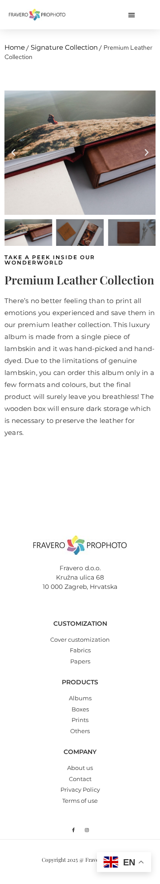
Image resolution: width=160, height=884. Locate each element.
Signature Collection (64, 47)
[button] (131, 14)
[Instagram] (87, 830)
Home (14, 47)
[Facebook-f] (73, 830)
